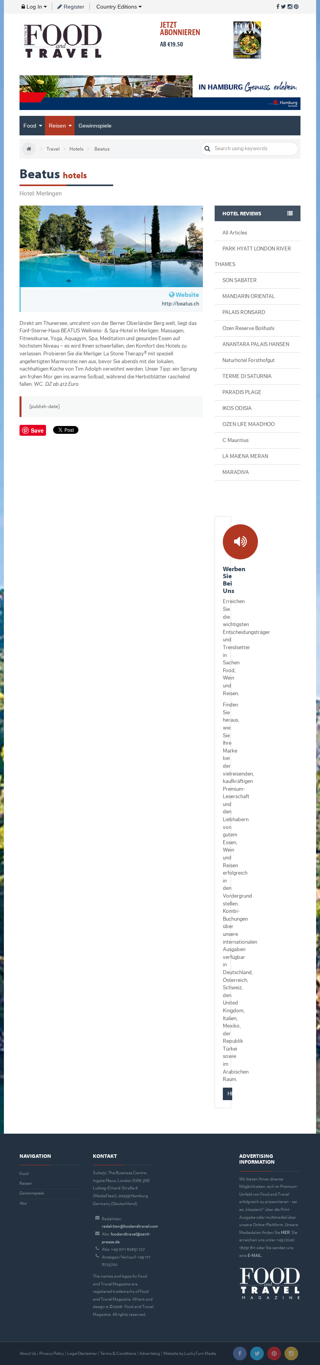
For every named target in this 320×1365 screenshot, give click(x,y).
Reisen (58, 125)
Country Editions (117, 7)
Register (73, 7)
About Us (28, 1353)
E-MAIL (254, 1255)
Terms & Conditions (118, 1353)
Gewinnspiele (95, 125)
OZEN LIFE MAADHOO (248, 424)
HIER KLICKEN (230, 1094)
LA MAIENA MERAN (245, 456)
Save (37, 430)
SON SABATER (239, 280)
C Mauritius (235, 440)
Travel (53, 148)
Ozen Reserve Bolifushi (248, 328)
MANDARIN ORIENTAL (248, 296)
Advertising (149, 1353)
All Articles (234, 233)
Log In (34, 7)
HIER (285, 1232)
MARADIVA (235, 472)
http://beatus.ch (180, 304)
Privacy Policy (51, 1353)
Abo (23, 1203)
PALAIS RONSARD (243, 312)
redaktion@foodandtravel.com (130, 1226)
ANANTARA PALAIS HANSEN (255, 344)
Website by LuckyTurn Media (189, 1353)
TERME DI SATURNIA (247, 376)
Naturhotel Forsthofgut (248, 360)
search (207, 149)
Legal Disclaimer (82, 1353)
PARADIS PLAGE (241, 392)
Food (30, 125)
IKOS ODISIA (237, 408)
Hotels (76, 148)
